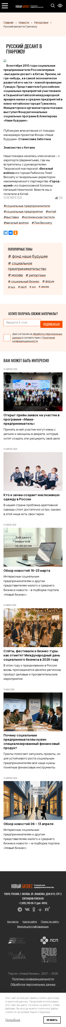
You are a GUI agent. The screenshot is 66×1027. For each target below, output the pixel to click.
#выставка (11, 217)
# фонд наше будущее (28, 256)
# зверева (44, 286)
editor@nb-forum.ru (33, 898)
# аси (32, 286)
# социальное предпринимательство (27, 266)
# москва (15, 275)
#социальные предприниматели (27, 206)
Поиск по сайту (50, 921)
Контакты (12, 921)
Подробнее (12, 1020)
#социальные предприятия (23, 211)
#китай (51, 211)
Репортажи (41, 22)
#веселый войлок (16, 223)
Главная (8, 22)
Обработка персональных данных (33, 984)
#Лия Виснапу (42, 223)
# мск (11, 287)
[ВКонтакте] (10, 233)
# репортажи (36, 275)
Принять (52, 1020)
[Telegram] (6, 233)
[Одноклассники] (15, 233)
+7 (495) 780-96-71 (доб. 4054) (33, 903)
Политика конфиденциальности (33, 979)
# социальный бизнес (23, 281)
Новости (24, 22)
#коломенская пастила (38, 217)
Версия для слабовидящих (33, 926)
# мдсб (22, 286)
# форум (48, 281)
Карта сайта (30, 921)
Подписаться (51, 324)
